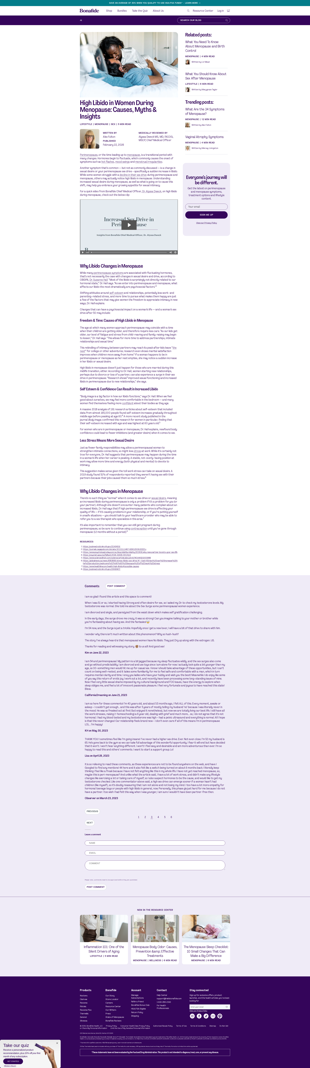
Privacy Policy (111, 1026)
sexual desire (158, 498)
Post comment (116, 586)
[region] (155, 3)
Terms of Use (181, 1026)
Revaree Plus (86, 1009)
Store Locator (111, 999)
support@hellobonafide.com (167, 998)
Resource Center (113, 1006)
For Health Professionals (163, 1007)
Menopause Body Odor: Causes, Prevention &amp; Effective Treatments (155, 951)
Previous (92, 811)
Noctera (83, 995)
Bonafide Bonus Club (140, 1005)
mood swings (122, 162)
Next (90, 822)
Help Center (162, 995)
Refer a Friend (137, 1001)
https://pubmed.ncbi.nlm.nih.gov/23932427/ (101, 569)
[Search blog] (226, 20)
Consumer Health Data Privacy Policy (135, 1026)
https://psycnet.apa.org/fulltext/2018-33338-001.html (107, 554)
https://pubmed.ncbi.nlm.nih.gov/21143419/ (101, 546)
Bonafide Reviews (113, 1020)
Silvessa (83, 1020)
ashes (111, 162)
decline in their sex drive (133, 175)
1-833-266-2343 (164, 1002)
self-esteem (116, 293)
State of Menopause (114, 1017)
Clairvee (83, 999)
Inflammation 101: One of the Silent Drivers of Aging (104, 949)
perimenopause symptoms (108, 273)
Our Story (110, 995)
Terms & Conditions (198, 1026)
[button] (188, 10)
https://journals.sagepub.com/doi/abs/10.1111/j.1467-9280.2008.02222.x (114, 549)
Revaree (83, 1002)
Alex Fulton (109, 137)
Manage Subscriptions (137, 996)
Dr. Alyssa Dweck (151, 191)
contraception (139, 528)
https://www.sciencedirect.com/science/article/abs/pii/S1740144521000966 (117, 557)
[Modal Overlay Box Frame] (30, 1054)
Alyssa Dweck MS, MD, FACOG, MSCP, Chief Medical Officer (156, 138)
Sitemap (212, 1026)
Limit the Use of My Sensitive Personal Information (130, 1028)
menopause (133, 155)
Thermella (84, 1013)
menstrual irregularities (148, 162)
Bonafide (90, 1026)
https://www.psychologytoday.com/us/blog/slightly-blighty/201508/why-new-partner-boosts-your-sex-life (130, 552)
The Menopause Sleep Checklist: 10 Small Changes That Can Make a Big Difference (206, 951)
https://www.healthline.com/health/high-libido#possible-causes (111, 566)
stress (137, 451)
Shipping (135, 1015)
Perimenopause (88, 155)
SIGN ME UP (206, 214)
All (81, 20)
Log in (220, 11)
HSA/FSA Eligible (138, 1008)
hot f (104, 162)
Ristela (83, 1006)
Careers (109, 1002)
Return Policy (137, 1012)
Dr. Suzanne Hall (98, 280)
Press (108, 1013)
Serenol (83, 1017)
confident (127, 403)
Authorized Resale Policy (163, 1026)
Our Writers (110, 1009)
